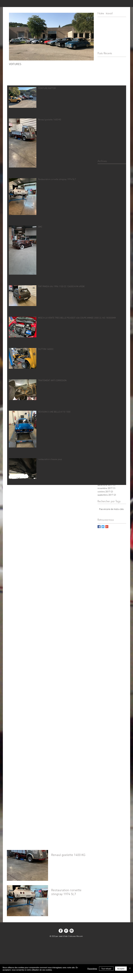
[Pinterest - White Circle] (66, 931)
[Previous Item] (13, 37)
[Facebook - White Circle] (61, 931)
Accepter (121, 968)
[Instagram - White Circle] (71, 931)
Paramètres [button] (92, 968)
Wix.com (79, 936)
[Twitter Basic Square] (102, 526)
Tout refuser (106, 968)
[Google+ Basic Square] (106, 526)
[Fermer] (129, 968)
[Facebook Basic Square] (99, 526)
